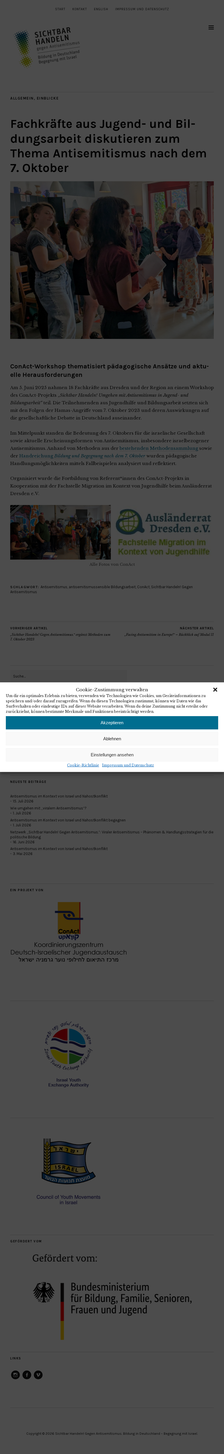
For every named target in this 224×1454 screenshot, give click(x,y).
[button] (215, 689)
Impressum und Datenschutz (128, 765)
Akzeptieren (112, 722)
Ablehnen (112, 738)
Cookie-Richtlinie (83, 765)
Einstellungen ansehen (112, 754)
